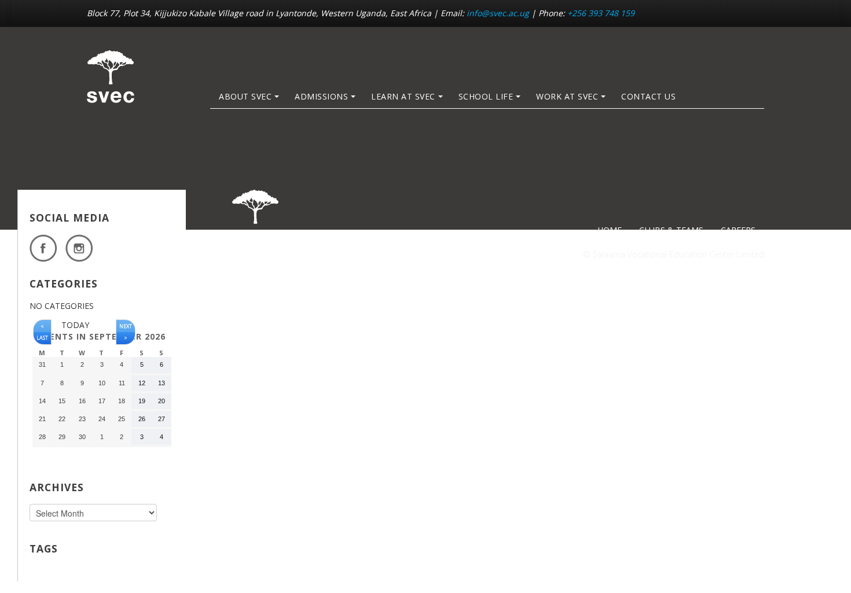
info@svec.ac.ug (498, 13)
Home (609, 229)
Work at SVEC (567, 96)
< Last (42, 331)
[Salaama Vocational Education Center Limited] (110, 76)
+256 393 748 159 (600, 13)
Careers (738, 229)
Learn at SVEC (403, 96)
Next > (125, 331)
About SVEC (245, 96)
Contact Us (648, 96)
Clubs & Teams (671, 229)
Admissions (321, 96)
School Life (485, 96)
